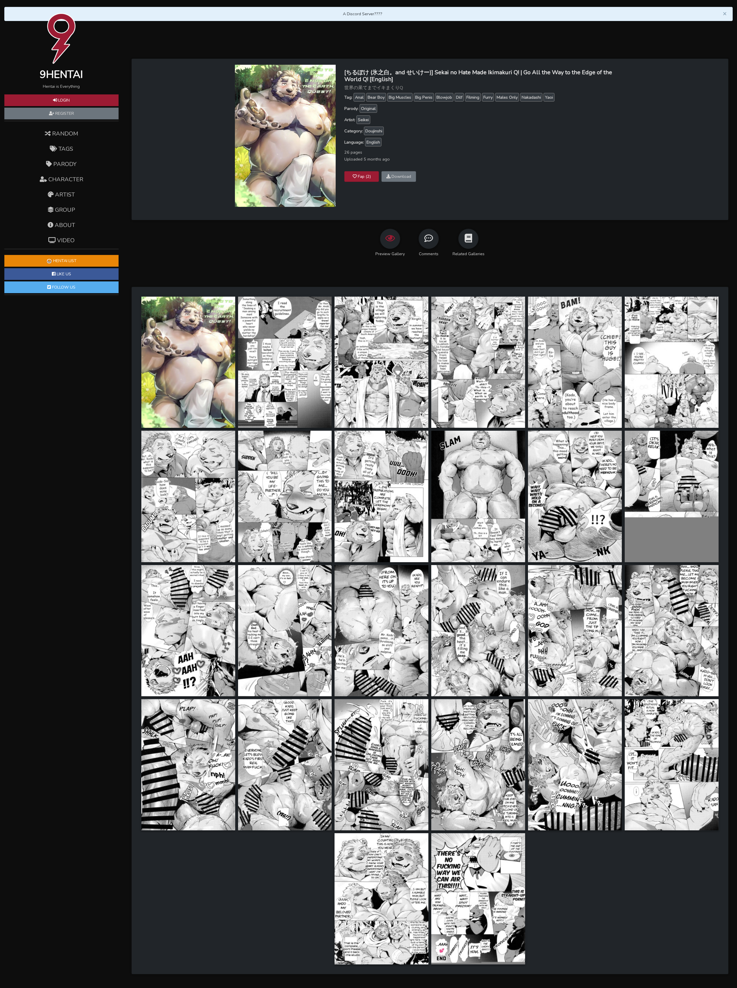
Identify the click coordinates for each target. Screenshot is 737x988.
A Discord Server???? (362, 14)
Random (64, 134)
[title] (188, 362)
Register (64, 113)
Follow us (63, 287)
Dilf (459, 97)
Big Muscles (400, 97)
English (373, 142)
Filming (472, 97)
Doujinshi (373, 131)
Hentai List (64, 261)
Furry (488, 97)
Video (65, 240)
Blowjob (444, 97)
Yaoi (549, 97)
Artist (64, 195)
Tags (65, 149)
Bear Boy (376, 97)
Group (64, 210)
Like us (63, 274)
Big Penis (423, 97)
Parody (64, 164)
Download (400, 176)
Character (65, 179)
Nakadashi (531, 97)
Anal (359, 97)
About (64, 225)
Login (63, 100)
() (364, 176)
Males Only (507, 97)
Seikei (363, 120)
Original (368, 108)
